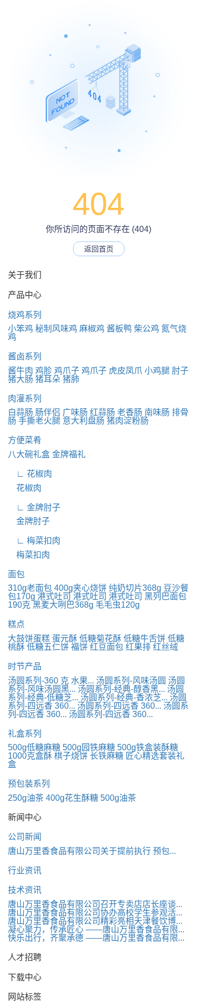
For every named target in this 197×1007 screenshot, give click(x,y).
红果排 (138, 646)
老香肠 (129, 412)
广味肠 (75, 412)
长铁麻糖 (106, 755)
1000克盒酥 (30, 755)
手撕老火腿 (39, 420)
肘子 (180, 370)
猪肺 (71, 379)
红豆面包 (106, 646)
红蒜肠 (102, 412)
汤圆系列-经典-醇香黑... (121, 688)
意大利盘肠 (84, 420)
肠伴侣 (47, 412)
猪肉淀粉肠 (128, 420)
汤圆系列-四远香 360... (119, 705)
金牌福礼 (69, 454)
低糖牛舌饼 (144, 638)
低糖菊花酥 (100, 638)
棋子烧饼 (71, 755)
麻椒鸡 (92, 328)
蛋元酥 (64, 638)
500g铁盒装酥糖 (147, 747)
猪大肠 (20, 379)
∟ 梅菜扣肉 (34, 540)
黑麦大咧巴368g (63, 604)
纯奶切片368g (135, 587)
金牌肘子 (29, 521)
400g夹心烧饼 (80, 587)
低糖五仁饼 (48, 646)
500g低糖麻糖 (34, 747)
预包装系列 (29, 783)
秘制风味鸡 (56, 328)
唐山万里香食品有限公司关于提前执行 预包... (92, 851)
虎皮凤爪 (125, 370)
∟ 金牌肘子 (34, 507)
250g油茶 (26, 797)
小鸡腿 (157, 370)
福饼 (79, 646)
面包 (16, 574)
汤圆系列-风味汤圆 (131, 680)
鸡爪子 (66, 370)
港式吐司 (54, 596)
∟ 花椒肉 (30, 473)
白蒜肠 (20, 412)
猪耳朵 (47, 379)
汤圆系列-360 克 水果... (51, 680)
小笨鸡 (20, 328)
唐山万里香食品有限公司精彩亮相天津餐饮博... (95, 921)
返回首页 (98, 249)
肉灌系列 (25, 398)
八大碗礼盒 (29, 454)
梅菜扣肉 (29, 554)
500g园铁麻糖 (89, 747)
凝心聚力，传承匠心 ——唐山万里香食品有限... (96, 929)
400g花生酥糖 (72, 797)
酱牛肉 (20, 370)
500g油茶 (118, 797)
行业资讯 (25, 870)
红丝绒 (165, 646)
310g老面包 (30, 587)
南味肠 (157, 412)
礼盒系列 (25, 733)
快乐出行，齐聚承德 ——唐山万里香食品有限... (96, 937)
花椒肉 (25, 488)
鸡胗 (43, 370)
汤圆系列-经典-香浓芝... (124, 697)
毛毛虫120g (118, 604)
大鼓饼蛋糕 (29, 638)
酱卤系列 (25, 356)
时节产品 (25, 666)
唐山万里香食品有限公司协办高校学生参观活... (95, 912)
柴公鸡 (146, 328)
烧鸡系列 (25, 314)
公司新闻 (25, 836)
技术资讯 (25, 889)
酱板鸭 (119, 328)
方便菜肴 (25, 440)
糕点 (16, 624)
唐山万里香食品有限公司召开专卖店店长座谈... (95, 904)
